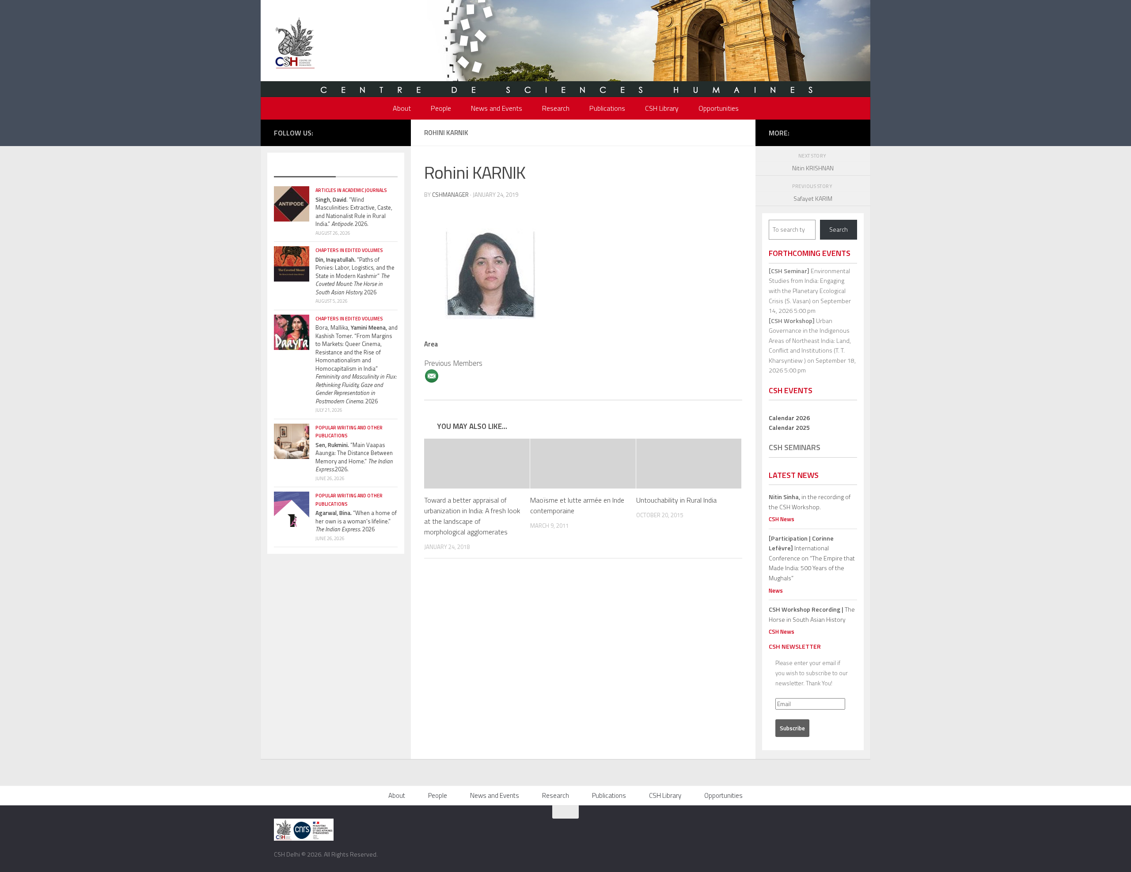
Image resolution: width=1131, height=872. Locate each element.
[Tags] (367, 168)
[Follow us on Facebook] (340, 132)
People (441, 108)
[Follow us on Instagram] (366, 132)
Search (838, 229)
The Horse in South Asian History (812, 614)
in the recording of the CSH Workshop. (809, 501)
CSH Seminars (794, 447)
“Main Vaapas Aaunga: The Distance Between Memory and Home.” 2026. (354, 457)
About (402, 108)
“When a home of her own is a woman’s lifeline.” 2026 (356, 521)
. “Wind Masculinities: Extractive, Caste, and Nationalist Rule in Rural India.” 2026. (353, 212)
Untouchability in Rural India (676, 500)
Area (431, 344)
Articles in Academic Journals (351, 190)
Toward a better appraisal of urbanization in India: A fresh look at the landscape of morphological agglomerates (472, 516)
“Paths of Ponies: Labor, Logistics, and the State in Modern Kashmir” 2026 (355, 276)
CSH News (781, 519)
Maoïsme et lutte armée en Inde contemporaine (577, 505)
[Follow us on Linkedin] (393, 132)
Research (555, 108)
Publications (607, 108)
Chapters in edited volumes (349, 250)
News (776, 590)
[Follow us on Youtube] (379, 132)
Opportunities (718, 108)
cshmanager (450, 194)
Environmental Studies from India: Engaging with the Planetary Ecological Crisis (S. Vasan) (809, 285)
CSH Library (662, 108)
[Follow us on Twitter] (353, 132)
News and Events (496, 108)
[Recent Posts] (305, 168)
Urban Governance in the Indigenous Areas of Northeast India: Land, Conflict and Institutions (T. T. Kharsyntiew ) (810, 340)
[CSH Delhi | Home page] (295, 44)
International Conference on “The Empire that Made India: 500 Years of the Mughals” (812, 558)
